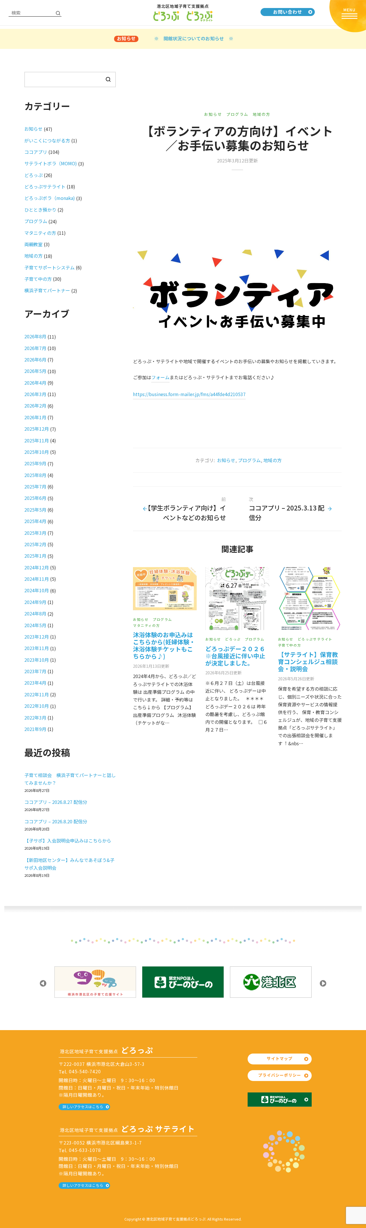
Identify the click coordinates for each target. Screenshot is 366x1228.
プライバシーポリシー (279, 1075)
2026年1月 (35, 417)
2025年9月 (35, 463)
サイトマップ (280, 1058)
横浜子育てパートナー (47, 290)
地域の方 (261, 114)
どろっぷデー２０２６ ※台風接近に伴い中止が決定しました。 (235, 655)
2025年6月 (35, 497)
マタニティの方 (146, 625)
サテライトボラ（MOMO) (50, 163)
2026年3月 (35, 394)
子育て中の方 (289, 645)
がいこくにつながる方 (47, 140)
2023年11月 (36, 648)
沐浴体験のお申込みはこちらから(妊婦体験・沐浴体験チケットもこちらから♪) (164, 645)
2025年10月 (36, 451)
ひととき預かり (40, 209)
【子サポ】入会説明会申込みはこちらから (67, 840)
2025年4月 (35, 521)
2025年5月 (35, 509)
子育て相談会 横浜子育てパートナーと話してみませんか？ (70, 779)
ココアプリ (35, 151)
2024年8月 (35, 613)
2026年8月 (35, 336)
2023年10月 (36, 659)
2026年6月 (35, 359)
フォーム (160, 377)
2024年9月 (35, 602)
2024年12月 (36, 567)
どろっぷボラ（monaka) (49, 197)
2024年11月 (36, 578)
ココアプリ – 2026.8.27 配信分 (55, 801)
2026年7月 (35, 348)
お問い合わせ (287, 11)
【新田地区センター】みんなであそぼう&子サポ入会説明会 (69, 864)
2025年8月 (35, 475)
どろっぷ (232, 639)
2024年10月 (36, 590)
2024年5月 (35, 625)
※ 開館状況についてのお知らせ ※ (193, 38)
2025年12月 (36, 428)
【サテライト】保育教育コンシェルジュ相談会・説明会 (308, 661)
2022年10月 (36, 705)
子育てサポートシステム (49, 267)
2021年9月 (35, 729)
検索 (108, 79)
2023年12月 (36, 636)
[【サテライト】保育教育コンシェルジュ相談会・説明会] (310, 598)
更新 (151, 666)
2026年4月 (35, 382)
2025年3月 (35, 532)
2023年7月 (35, 671)
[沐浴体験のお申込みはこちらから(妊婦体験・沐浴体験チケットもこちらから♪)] (165, 588)
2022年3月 (35, 717)
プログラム (237, 114)
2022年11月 (36, 694)
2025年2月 (35, 544)
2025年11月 (36, 440)
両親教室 (33, 244)
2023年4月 (35, 682)
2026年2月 (35, 405)
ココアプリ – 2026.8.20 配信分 (55, 821)
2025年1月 (35, 555)
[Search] (58, 13)
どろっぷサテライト (315, 639)
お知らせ (213, 114)
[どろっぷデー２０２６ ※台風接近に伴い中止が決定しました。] (237, 598)
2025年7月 (35, 486)
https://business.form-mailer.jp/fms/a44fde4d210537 (189, 394)
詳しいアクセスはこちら (83, 1106)
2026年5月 (35, 370)
